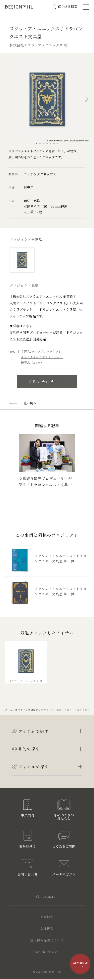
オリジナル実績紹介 (26, 710)
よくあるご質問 (63, 846)
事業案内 (27, 815)
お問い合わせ (41, 381)
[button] (7, 99)
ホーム (9, 710)
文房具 (25, 351)
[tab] (22, 260)
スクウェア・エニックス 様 (25, 681)
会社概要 (47, 928)
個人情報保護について (47, 940)
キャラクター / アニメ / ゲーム (42, 357)
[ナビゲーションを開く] (86, 7)
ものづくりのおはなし (64, 817)
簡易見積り (27, 846)
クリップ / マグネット (47, 351)
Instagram (50, 896)
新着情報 (47, 917)
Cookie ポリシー (47, 952)
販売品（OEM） (32, 362)
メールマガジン (63, 874)
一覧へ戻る (28, 403)
